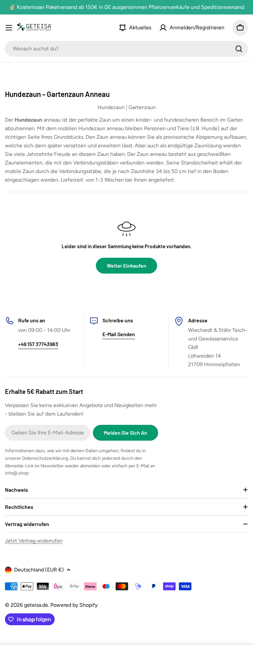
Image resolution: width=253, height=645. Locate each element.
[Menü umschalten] (9, 28)
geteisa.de (36, 605)
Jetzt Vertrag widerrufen (34, 541)
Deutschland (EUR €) (39, 570)
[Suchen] (239, 49)
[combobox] (126, 49)
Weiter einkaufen (126, 265)
